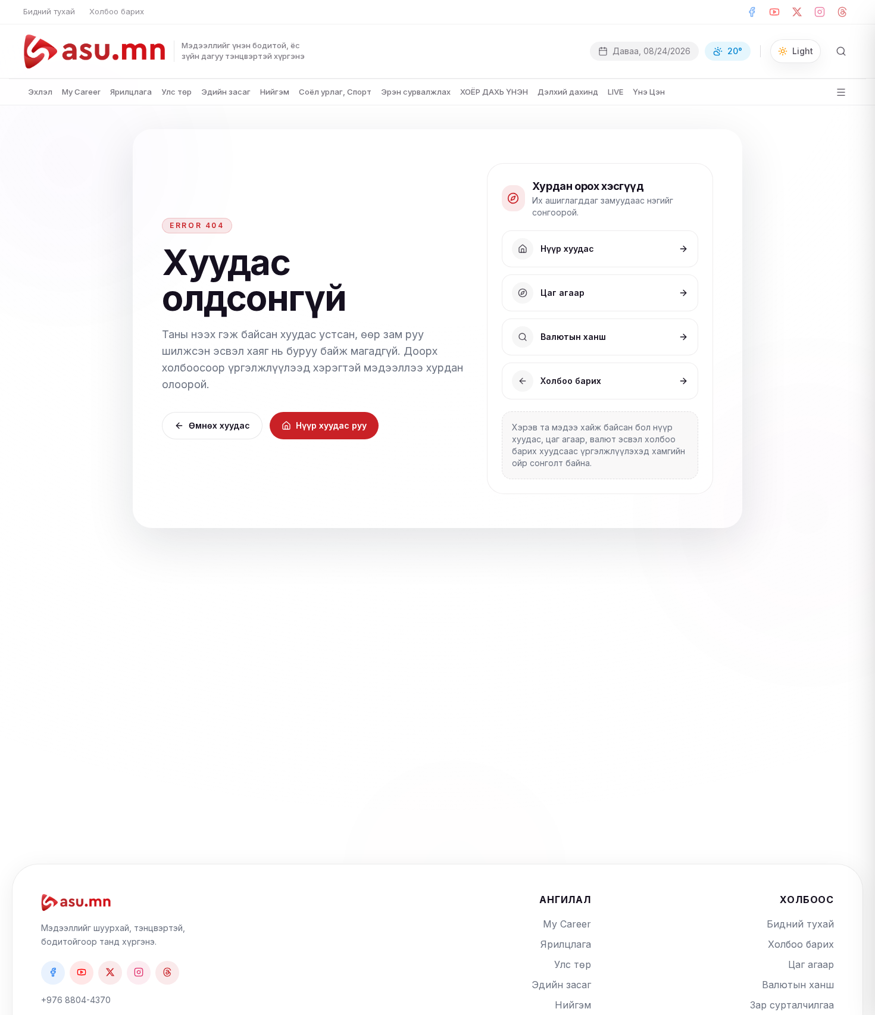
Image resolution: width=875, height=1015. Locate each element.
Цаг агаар (811, 964)
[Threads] (842, 11)
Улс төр (176, 91)
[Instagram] (819, 11)
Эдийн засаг (226, 91)
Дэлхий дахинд (568, 91)
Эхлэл (40, 91)
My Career (81, 91)
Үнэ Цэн (649, 91)
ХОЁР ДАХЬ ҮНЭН (494, 91)
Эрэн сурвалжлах (416, 91)
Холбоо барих (116, 11)
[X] (797, 11)
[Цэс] (841, 92)
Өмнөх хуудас (219, 425)
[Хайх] (841, 51)
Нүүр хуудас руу (331, 425)
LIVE (615, 91)
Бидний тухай (49, 11)
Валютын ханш (798, 985)
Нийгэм (274, 91)
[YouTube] (774, 11)
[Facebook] (751, 11)
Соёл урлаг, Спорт (335, 91)
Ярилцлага (131, 91)
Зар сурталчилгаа (792, 1005)
